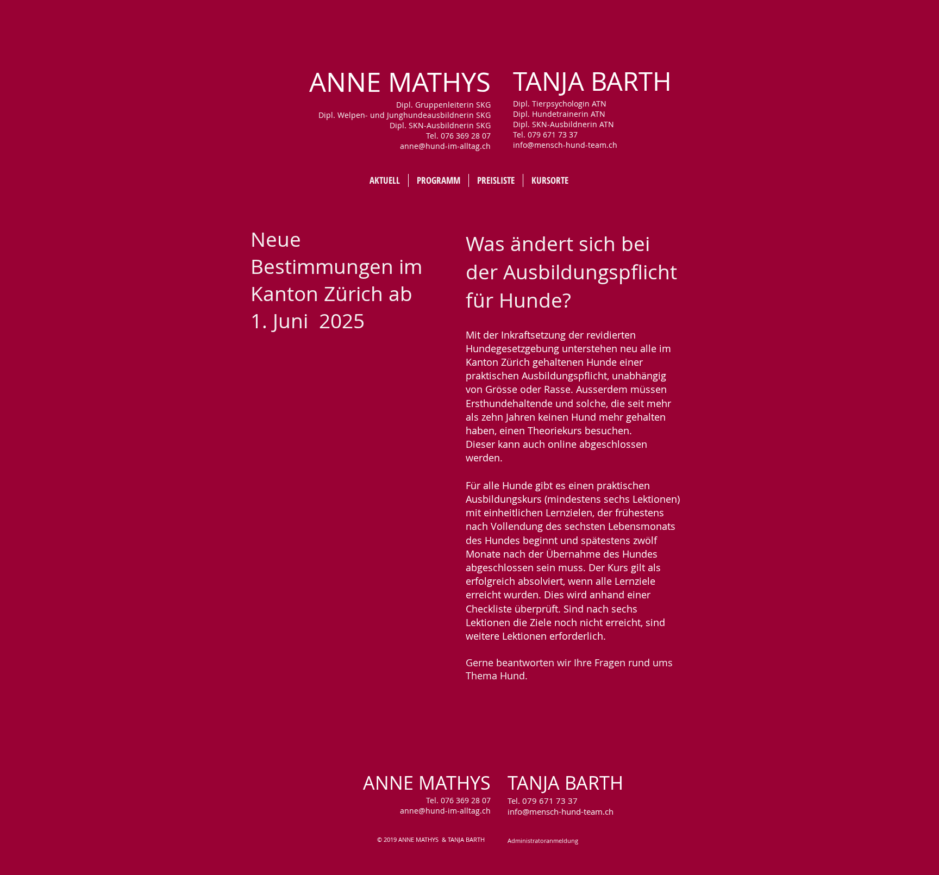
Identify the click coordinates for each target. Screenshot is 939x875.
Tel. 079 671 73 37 (543, 800)
